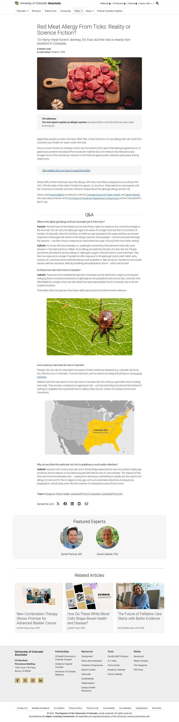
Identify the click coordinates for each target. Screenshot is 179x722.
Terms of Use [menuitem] (92, 708)
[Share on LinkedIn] (72, 503)
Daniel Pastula (132, 194)
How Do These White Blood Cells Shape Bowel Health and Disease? (88, 618)
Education (21, 11)
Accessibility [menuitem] (109, 708)
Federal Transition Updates (109, 11)
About (88, 11)
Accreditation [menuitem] (125, 708)
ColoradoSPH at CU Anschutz (85, 493)
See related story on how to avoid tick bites (66, 170)
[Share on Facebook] (65, 503)
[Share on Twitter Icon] (58, 503)
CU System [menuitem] (59, 708)
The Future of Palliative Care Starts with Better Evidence (140, 616)
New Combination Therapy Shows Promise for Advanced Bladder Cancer (37, 618)
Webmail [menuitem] (104, 3)
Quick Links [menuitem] (145, 3)
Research (36, 11)
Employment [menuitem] (142, 708)
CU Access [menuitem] (118, 3)
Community (65, 11)
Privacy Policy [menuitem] (75, 708)
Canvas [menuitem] (131, 3)
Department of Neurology (106, 198)
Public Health (63, 493)
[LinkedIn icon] (41, 680)
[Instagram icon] (34, 680)
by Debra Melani (44, 52)
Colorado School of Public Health (103, 194)
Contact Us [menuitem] (22, 708)
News (77, 11)
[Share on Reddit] (79, 503)
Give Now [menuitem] (156, 708)
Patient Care (50, 11)
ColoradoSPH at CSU (112, 493)
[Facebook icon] (19, 680)
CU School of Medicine (80, 198)
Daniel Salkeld (57, 194)
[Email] (86, 503)
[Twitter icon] (26, 680)
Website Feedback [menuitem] (40, 708)
